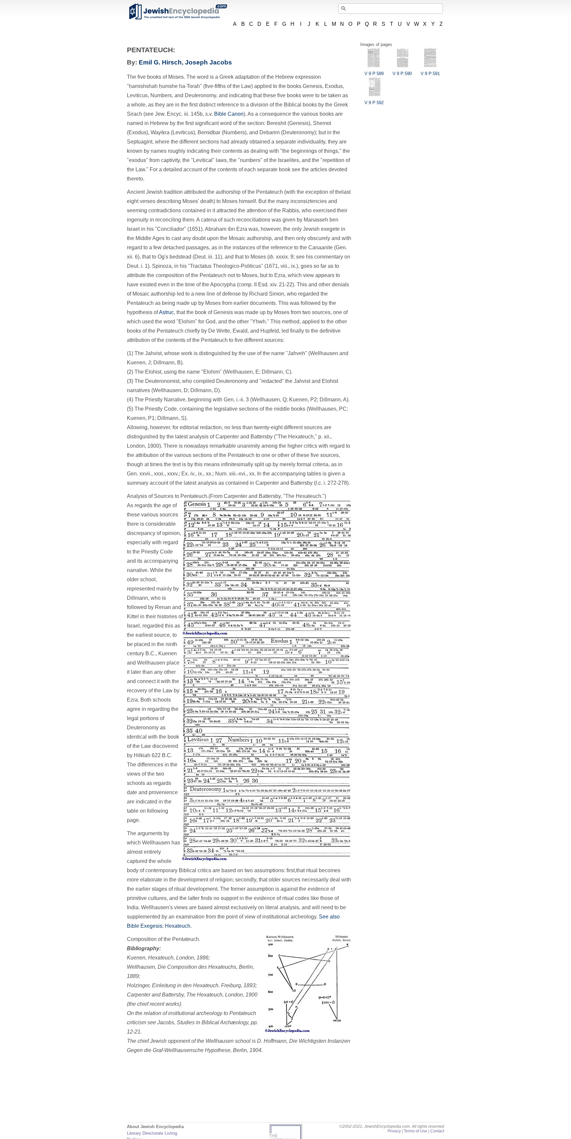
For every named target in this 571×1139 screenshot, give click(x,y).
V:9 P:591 (430, 73)
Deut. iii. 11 (207, 257)
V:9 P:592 (374, 102)
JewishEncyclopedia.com (178, 11)
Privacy (394, 1131)
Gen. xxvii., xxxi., (146, 473)
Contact (437, 1131)
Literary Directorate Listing (152, 1133)
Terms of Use (415, 1131)
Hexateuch (177, 926)
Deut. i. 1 (137, 266)
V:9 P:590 (402, 73)
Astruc (166, 312)
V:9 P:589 (374, 73)
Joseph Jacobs (208, 62)
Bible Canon (229, 114)
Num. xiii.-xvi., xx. (235, 473)
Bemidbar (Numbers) (222, 132)
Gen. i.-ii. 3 (236, 399)
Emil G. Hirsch (160, 62)
